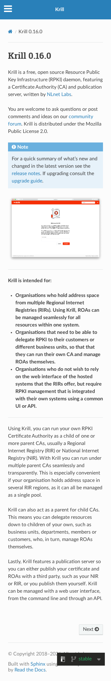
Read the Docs (30, 669)
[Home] (10, 31)
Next (89, 629)
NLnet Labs (59, 94)
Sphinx (38, 664)
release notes (26, 173)
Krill (59, 9)
